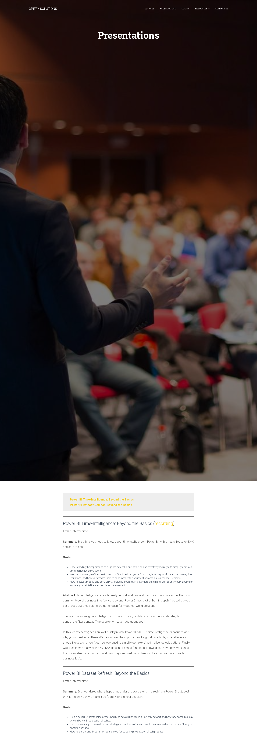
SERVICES (149, 9)
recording (164, 523)
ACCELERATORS (168, 9)
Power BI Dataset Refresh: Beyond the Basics (101, 505)
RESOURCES (201, 9)
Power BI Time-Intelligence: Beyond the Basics (102, 499)
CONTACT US (221, 9)
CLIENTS (185, 9)
